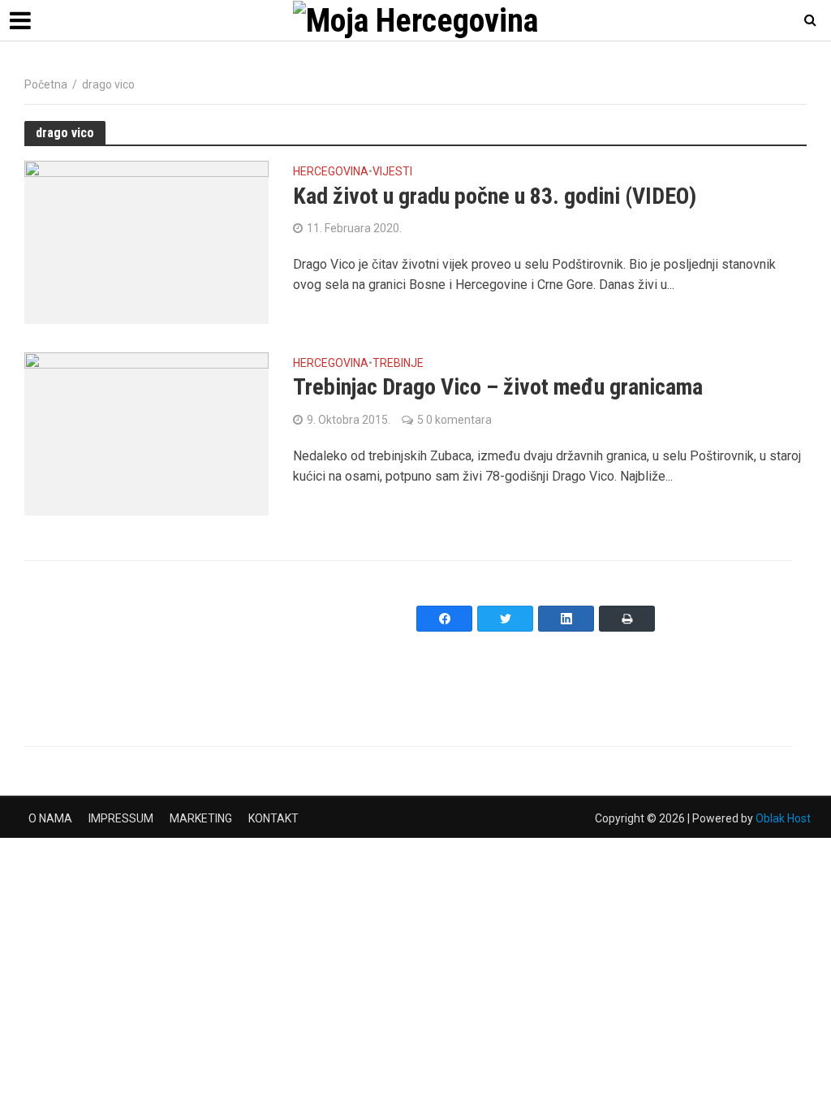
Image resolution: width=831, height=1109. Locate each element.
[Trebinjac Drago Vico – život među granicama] (146, 433)
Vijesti (392, 172)
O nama (50, 818)
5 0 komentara (454, 419)
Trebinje (398, 363)
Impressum (120, 818)
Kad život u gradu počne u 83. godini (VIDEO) (494, 196)
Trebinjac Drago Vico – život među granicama (498, 386)
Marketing (201, 818)
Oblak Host (783, 818)
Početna (45, 84)
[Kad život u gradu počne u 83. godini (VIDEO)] (146, 241)
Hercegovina (330, 172)
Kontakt (273, 818)
